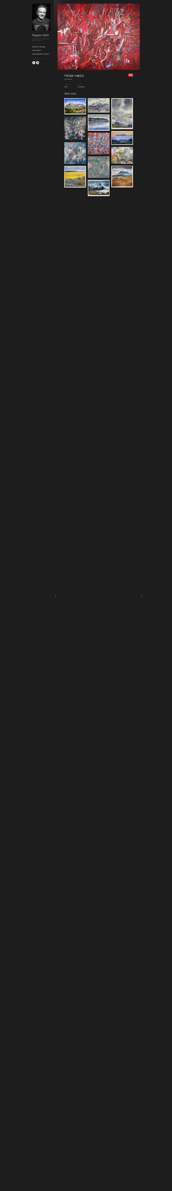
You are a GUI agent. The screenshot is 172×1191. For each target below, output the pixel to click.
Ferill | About (36, 50)
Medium (79, 84)
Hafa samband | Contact (40, 54)
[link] (41, 17)
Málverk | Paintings (38, 47)
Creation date (67, 84)
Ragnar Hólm (40, 35)
